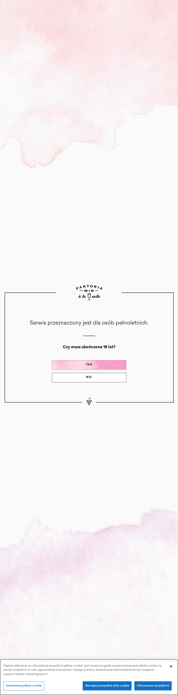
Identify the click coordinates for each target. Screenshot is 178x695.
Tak (89, 364)
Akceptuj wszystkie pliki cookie (107, 685)
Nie (89, 377)
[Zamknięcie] (171, 666)
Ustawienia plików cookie (24, 685)
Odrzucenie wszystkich (153, 685)
